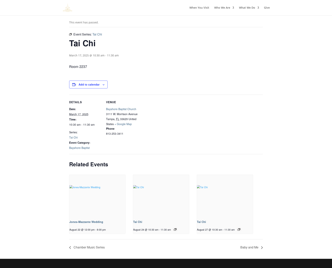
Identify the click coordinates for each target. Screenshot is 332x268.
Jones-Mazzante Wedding (86, 222)
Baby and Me (249, 247)
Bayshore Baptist (79, 148)
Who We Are (222, 7)
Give (267, 7)
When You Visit (199, 7)
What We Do (247, 7)
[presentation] (97, 196)
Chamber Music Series (89, 247)
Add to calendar (89, 84)
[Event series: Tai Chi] (175, 229)
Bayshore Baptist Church (121, 109)
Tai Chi (73, 137)
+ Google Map (123, 124)
